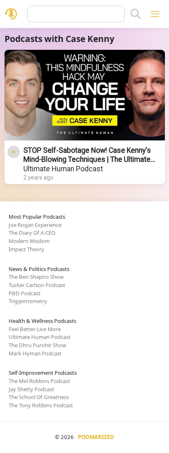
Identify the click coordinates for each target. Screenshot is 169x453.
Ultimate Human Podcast (63, 169)
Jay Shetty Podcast (31, 389)
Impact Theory (26, 249)
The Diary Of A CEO (32, 232)
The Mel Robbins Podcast (39, 381)
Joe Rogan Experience (35, 225)
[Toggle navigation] (154, 14)
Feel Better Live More (35, 329)
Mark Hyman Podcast (35, 353)
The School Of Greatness (39, 397)
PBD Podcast (25, 293)
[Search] (135, 14)
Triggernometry (28, 301)
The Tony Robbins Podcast (41, 405)
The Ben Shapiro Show (36, 276)
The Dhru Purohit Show (37, 345)
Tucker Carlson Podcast (37, 285)
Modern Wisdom (29, 241)
